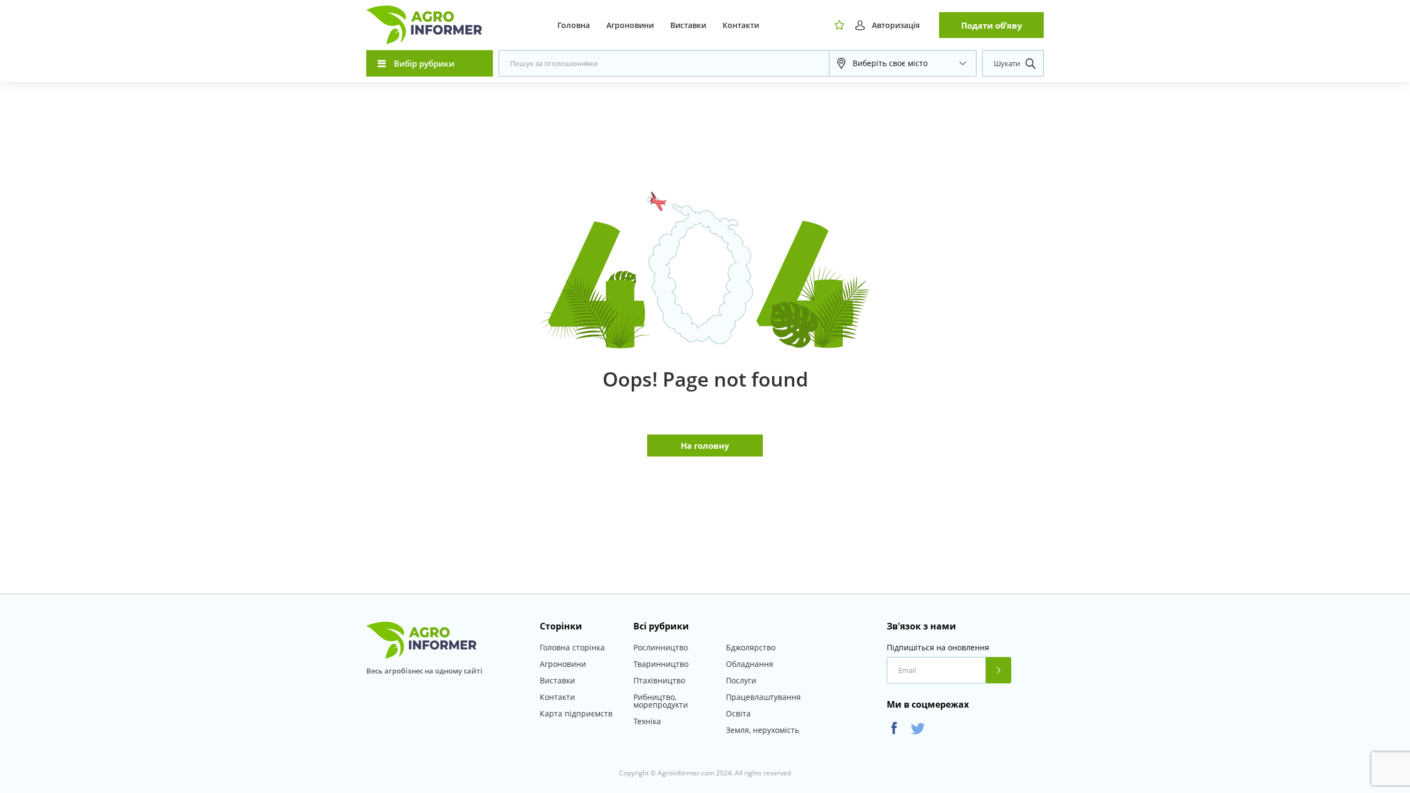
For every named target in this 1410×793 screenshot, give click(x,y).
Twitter (917, 728)
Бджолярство (751, 647)
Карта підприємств (576, 713)
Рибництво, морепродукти (660, 701)
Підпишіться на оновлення (938, 647)
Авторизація (896, 25)
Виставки (688, 25)
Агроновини (630, 25)
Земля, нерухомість (762, 730)
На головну (705, 445)
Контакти (741, 25)
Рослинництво (660, 647)
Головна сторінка (572, 647)
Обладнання (749, 664)
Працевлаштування (763, 697)
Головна (573, 25)
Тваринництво (660, 664)
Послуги (741, 680)
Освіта (738, 713)
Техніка (647, 721)
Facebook (894, 728)
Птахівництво (659, 680)
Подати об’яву (991, 25)
